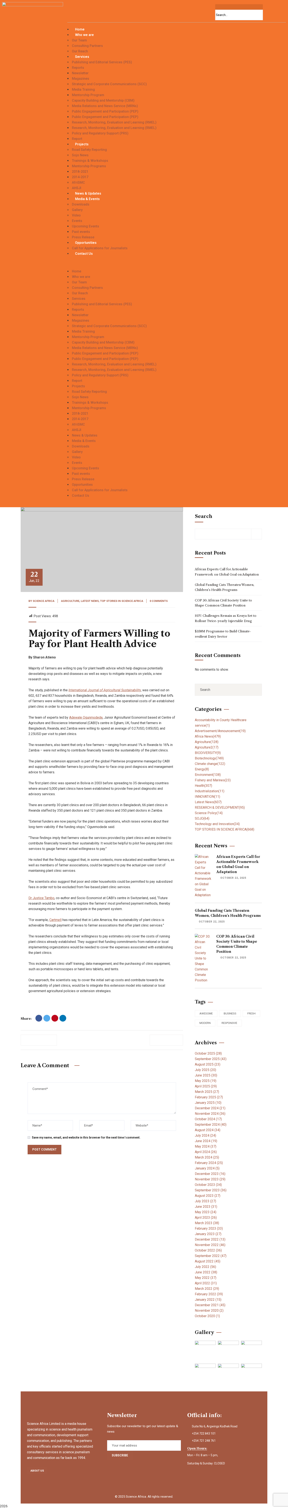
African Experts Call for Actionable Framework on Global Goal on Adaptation (227, 571)
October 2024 (208, 1119)
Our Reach (80, 51)
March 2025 (207, 1092)
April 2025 (206, 1086)
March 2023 (207, 1223)
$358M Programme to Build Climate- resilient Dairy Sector (223, 633)
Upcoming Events (85, 226)
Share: (26, 1019)
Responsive (229, 1023)
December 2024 (210, 1108)
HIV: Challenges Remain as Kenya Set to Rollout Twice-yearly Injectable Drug (225, 618)
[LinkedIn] (62, 1018)
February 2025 (209, 1097)
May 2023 (205, 1212)
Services (82, 57)
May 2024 (205, 1146)
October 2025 (208, 1053)
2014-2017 (80, 177)
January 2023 (208, 1234)
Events (77, 221)
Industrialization (209, 791)
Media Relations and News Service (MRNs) (105, 106)
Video (76, 215)
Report (77, 139)
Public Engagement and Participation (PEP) (105, 111)
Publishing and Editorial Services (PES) (102, 62)
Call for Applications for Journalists (100, 248)
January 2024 (207, 1168)
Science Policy (209, 813)
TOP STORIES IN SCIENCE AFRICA (121, 601)
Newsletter (80, 73)
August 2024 (207, 1130)
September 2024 (210, 1125)
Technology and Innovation (217, 824)
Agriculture (70, 601)
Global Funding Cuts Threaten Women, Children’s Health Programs (224, 587)
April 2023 (206, 1218)
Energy (202, 769)
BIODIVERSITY (208, 753)
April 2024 (206, 1152)
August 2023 (207, 1196)
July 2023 (205, 1201)
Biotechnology (209, 758)
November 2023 (210, 1179)
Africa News (208, 736)
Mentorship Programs (89, 166)
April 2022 (206, 1283)
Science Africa (43, 601)
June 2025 (206, 1075)
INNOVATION (207, 797)
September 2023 (210, 1190)
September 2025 (210, 1059)
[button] (176, 266)
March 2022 (207, 1289)
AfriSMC (78, 182)
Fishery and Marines (213, 780)
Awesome (206, 1013)
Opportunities (86, 243)
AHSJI (76, 188)
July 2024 (205, 1135)
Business (230, 1013)
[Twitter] (46, 1018)
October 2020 (207, 1316)
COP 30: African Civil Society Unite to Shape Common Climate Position (223, 602)
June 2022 (206, 1272)
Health (203, 786)
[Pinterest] (54, 1018)
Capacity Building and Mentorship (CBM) (103, 100)
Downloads (80, 204)
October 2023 (208, 1185)
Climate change (210, 764)
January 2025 (208, 1103)
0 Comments (159, 601)
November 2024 (210, 1114)
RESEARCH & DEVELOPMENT (220, 808)
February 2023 (209, 1228)
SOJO (202, 818)
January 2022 (208, 1300)
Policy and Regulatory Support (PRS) (100, 133)
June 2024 (206, 1141)
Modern (205, 1023)
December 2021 (210, 1305)
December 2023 (210, 1174)
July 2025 (205, 1070)
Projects (82, 144)
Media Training (83, 90)
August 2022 (207, 1261)
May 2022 (205, 1278)
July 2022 (205, 1267)
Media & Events (87, 199)
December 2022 (210, 1239)
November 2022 (210, 1245)
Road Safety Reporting (89, 150)
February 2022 (209, 1294)
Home (80, 29)
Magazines (80, 79)
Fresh (251, 1013)
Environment (208, 775)
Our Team (79, 40)
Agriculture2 (206, 747)
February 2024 (209, 1163)
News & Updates (88, 193)
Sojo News (80, 155)
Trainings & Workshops (90, 161)
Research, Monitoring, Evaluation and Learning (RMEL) (114, 122)
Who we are (84, 35)
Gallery (77, 210)
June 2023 (206, 1207)
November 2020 (209, 1311)
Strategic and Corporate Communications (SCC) (109, 84)
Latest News (90, 601)
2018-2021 (80, 172)
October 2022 (208, 1250)
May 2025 (205, 1081)
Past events (81, 232)
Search (203, 516)
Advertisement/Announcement (220, 731)
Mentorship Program (88, 95)
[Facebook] (38, 1018)
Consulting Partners (87, 46)
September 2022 (210, 1256)
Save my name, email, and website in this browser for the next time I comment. (86, 1137)
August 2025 (207, 1064)
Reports (78, 68)
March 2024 (207, 1157)
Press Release (83, 237)
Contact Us (84, 254)
